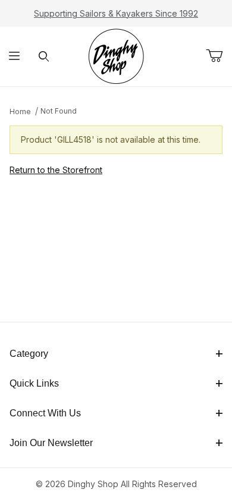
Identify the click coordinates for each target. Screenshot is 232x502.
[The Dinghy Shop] (116, 56)
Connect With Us (45, 413)
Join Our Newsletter (51, 443)
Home (20, 111)
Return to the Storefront (56, 170)
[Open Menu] (14, 56)
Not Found (58, 110)
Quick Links (34, 383)
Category (29, 354)
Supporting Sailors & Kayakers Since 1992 (116, 13)
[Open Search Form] (43, 56)
